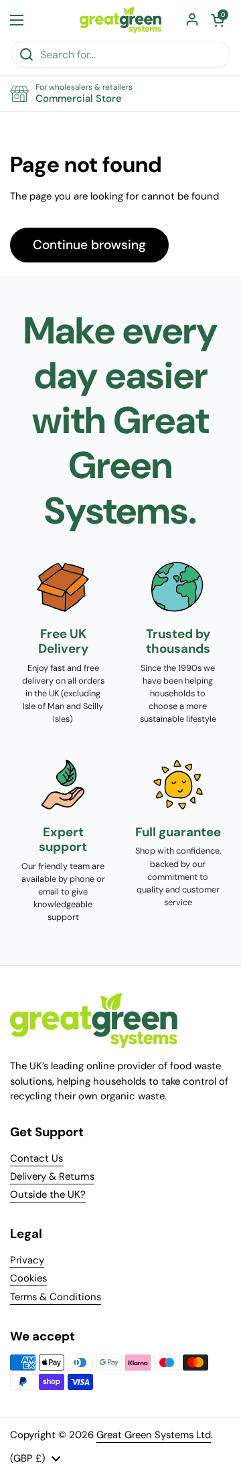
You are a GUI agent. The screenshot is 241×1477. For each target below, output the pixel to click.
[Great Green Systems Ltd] (120, 20)
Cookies (28, 1278)
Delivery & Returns (52, 1176)
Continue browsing (89, 244)
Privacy (27, 1260)
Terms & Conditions (55, 1297)
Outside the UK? (48, 1194)
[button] (217, 20)
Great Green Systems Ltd (153, 1435)
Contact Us (36, 1158)
